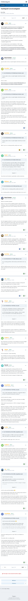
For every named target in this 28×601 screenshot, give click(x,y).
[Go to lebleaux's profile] (2, 182)
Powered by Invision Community (14, 599)
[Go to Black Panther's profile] (2, 58)
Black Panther (8, 57)
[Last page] (26, 18)
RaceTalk (12, 13)
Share (14, 580)
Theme (13, 596)
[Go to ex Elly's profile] (2, 23)
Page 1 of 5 (14, 18)
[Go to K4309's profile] (2, 90)
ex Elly (3, 12)
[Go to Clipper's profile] (2, 301)
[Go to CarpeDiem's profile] (2, 385)
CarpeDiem (18, 431)
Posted (9, 24)
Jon (16, 305)
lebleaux (17, 258)
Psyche (6, 365)
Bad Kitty (17, 186)
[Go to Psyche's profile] (2, 365)
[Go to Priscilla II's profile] (2, 69)
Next (23, 18)
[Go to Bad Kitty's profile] (2, 133)
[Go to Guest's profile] (2, 155)
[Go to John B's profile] (2, 235)
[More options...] (25, 23)
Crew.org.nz (5, 2)
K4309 (16, 159)
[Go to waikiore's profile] (2, 338)
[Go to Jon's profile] (2, 279)
